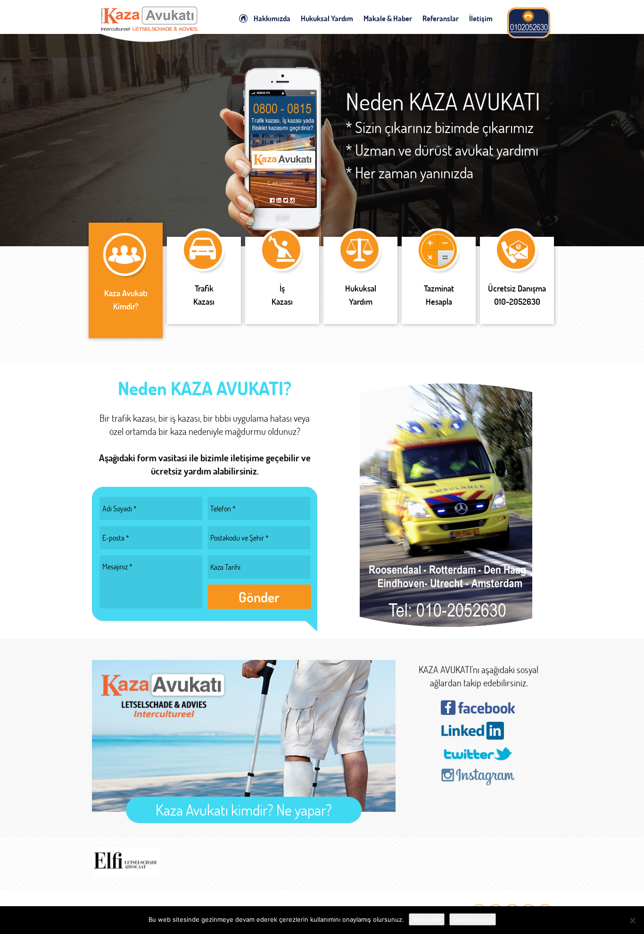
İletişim (481, 18)
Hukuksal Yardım (327, 18)
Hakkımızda (272, 18)
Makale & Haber (387, 18)
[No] (632, 920)
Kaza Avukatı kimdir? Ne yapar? (244, 809)
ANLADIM (427, 919)
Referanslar (440, 18)
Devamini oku (472, 919)
